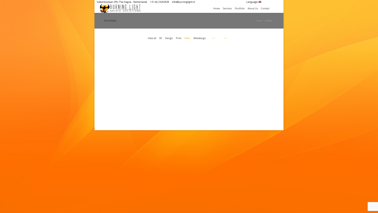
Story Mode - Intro (104, 56)
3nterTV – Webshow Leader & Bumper (118, 87)
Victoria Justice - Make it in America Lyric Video (148, 103)
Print (178, 38)
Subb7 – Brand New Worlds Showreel (162, 87)
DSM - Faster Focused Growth (237, 53)
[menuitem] (253, 2)
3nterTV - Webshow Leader (104, 78)
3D (160, 38)
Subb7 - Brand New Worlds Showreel (148, 78)
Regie (109, 93)
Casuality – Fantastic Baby (205, 88)
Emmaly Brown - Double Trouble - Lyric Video (193, 53)
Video (187, 38)
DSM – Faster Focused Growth (247, 62)
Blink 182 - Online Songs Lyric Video (104, 103)
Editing (106, 68)
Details (112, 56)
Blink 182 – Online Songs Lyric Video (116, 112)
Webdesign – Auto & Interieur (235, 164)
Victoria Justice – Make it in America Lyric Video (162, 112)
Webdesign (199, 38)
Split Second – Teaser (247, 88)
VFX (112, 68)
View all (152, 38)
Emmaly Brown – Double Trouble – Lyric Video (204, 62)
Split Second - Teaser (237, 81)
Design (169, 38)
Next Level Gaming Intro (148, 56)
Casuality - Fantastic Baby (193, 81)
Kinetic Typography (204, 68)
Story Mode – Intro (112, 63)
